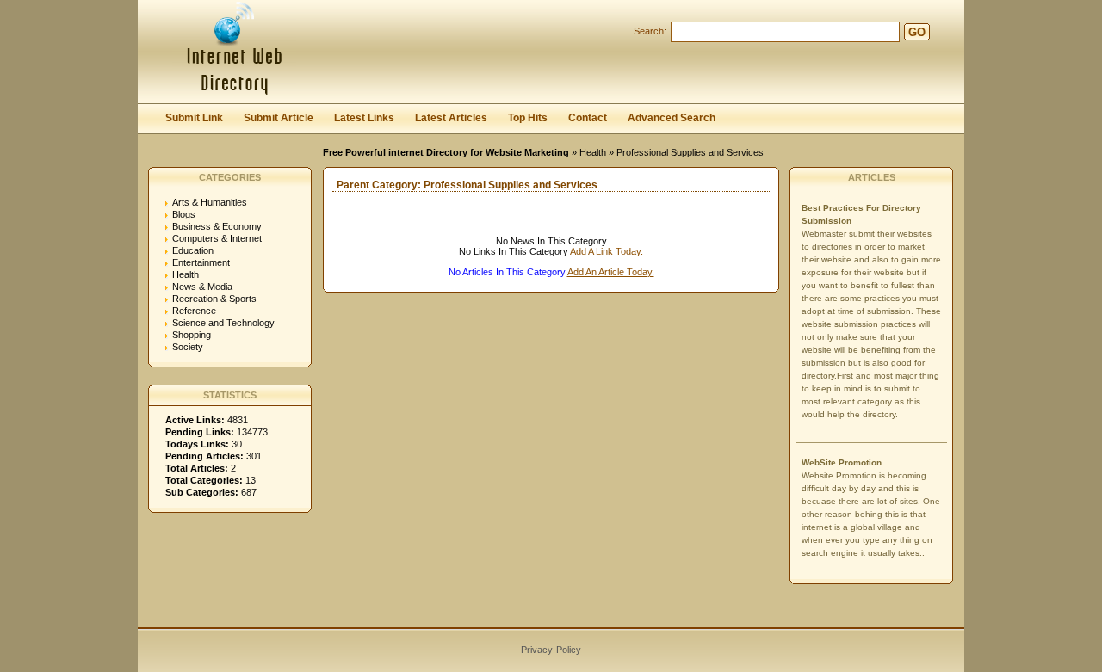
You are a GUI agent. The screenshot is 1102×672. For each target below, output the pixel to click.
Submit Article (278, 118)
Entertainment (201, 262)
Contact (587, 118)
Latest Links (364, 118)
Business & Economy (217, 226)
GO (917, 32)
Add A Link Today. (605, 251)
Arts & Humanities (209, 202)
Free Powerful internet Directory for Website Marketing (446, 152)
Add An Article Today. (610, 272)
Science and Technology (223, 323)
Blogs (183, 214)
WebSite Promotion (842, 462)
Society (187, 347)
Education (193, 250)
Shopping (191, 335)
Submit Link (194, 118)
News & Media (202, 286)
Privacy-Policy (551, 649)
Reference (194, 310)
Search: (650, 31)
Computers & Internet (217, 238)
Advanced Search (671, 118)
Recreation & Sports (214, 298)
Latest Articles (451, 118)
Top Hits (528, 118)
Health (592, 152)
